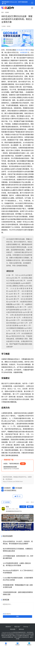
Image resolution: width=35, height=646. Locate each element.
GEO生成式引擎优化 (23, 50)
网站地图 (12, 629)
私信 (31, 506)
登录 (23, 463)
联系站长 (21, 629)
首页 (2, 12)
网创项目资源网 (17, 632)
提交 (17, 616)
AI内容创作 (24, 52)
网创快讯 (8, 626)
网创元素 (17, 626)
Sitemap (25, 626)
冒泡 (7, 507)
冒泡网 (8, 26)
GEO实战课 (18, 488)
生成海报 (7, 502)
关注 (23, 506)
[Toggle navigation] (32, 7)
